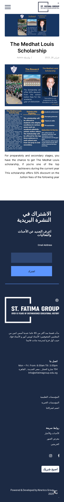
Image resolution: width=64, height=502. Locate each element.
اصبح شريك (50, 469)
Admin (20, 57)
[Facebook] (58, 455)
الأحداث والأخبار (52, 433)
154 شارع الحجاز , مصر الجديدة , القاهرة (38, 369)
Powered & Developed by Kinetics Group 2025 (32, 492)
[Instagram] (50, 455)
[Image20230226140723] (32, 25)
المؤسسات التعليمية (49, 396)
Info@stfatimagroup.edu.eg (43, 372)
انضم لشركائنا (52, 408)
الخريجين (55, 444)
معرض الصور (53, 438)
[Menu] (9, 7)
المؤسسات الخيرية (50, 402)
